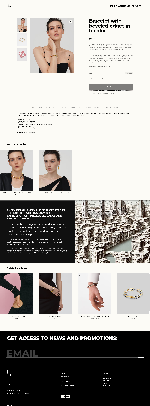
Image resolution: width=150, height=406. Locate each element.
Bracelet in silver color (16, 316)
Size (90, 73)
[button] (70, 21)
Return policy (11, 390)
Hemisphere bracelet (55, 316)
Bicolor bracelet (133, 316)
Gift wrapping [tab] (76, 107)
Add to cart (110, 86)
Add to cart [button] (42, 195)
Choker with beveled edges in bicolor (16, 192)
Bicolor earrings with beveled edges (55, 192)
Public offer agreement (23, 393)
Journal (9, 397)
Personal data (11, 393)
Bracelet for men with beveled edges (94, 316)
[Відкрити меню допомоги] (145, 401)
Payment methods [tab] (93, 107)
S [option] (102, 78)
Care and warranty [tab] (111, 107)
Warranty (18, 390)
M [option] (96, 78)
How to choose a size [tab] (47, 107)
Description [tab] (30, 107)
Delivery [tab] (63, 107)
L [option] (91, 78)
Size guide (129, 73)
